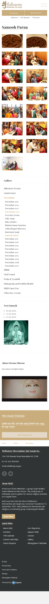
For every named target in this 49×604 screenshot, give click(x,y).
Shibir (7, 269)
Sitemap (4, 574)
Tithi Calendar (13, 13)
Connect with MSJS (10, 539)
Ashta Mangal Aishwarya (15, 228)
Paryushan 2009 (12, 259)
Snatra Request (9, 543)
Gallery (8, 180)
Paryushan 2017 (11, 239)
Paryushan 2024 (12, 205)
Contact (31, 536)
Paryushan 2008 (12, 262)
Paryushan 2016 (11, 242)
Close (6, 599)
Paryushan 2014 (11, 245)
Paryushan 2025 (11, 201)
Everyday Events (12, 215)
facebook (4, 473)
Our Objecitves (34, 528)
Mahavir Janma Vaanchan (15, 225)
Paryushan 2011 (11, 252)
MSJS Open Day (11, 288)
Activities (6, 532)
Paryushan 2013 (11, 249)
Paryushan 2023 (11, 208)
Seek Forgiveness (24, 432)
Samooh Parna (11, 235)
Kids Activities (11, 222)
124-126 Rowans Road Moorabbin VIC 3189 (20, 456)
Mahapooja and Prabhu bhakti (18, 283)
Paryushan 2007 (12, 265)
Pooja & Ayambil (12, 279)
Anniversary (10, 193)
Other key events (12, 293)
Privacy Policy (6, 566)
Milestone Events (12, 188)
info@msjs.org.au (14, 466)
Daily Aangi (9, 218)
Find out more (7, 587)
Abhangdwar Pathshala (37, 543)
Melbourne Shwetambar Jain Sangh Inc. (12, 4)
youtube (10, 473)
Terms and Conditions (9, 570)
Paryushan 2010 (12, 255)
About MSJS (7, 528)
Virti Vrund (9, 274)
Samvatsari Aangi (12, 232)
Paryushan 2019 (12, 211)
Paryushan (9, 197)
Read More (8, 516)
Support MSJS (33, 532)
